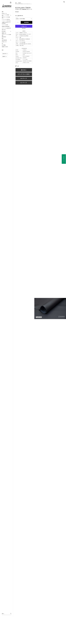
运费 (18, 15)
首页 (16, 2)
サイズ (17, 17)
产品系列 (19, 2)
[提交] (10, 613)
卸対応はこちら (63, 159)
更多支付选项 (23, 28)
